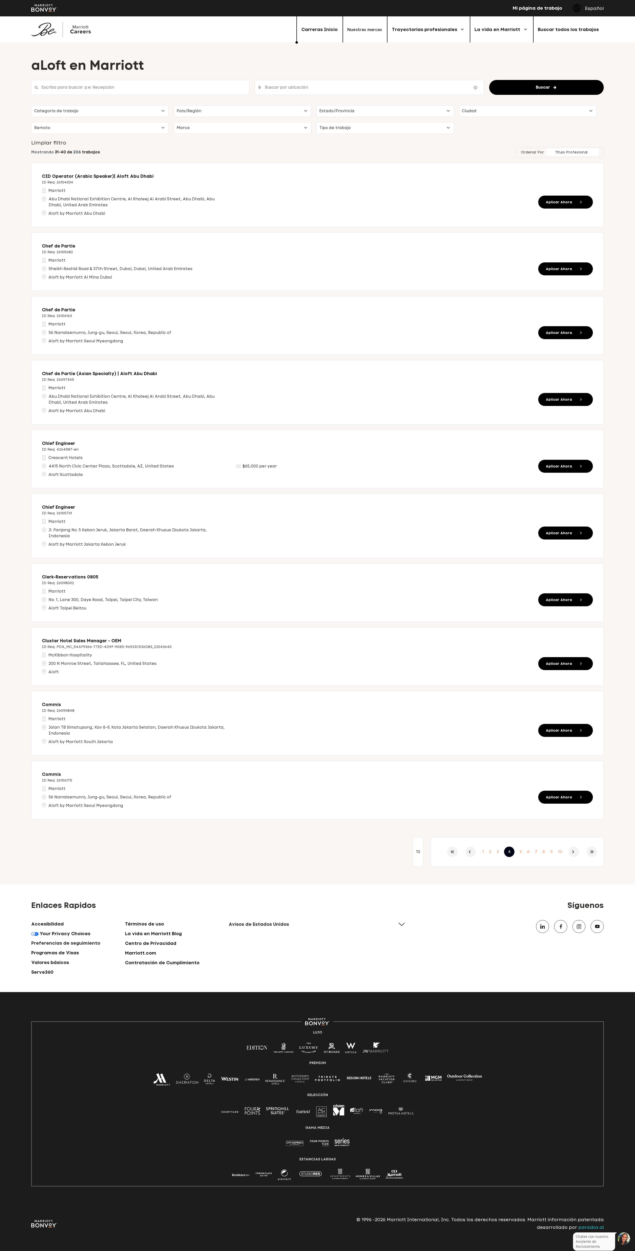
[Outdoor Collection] (464, 1079)
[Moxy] (375, 1111)
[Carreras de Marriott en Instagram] (579, 926)
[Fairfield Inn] (303, 1111)
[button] (100, 111)
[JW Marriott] (375, 1049)
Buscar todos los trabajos (568, 29)
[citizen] (338, 1114)
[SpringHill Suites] (278, 1111)
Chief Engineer (58, 443)
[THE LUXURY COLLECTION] (308, 1049)
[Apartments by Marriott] (340, 1176)
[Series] (342, 1145)
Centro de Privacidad (150, 943)
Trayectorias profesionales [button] (424, 29)
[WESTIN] (229, 1078)
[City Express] (295, 1146)
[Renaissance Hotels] (275, 1080)
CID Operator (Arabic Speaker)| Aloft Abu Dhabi (98, 176)
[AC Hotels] (321, 1113)
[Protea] (401, 1111)
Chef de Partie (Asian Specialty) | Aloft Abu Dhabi (99, 374)
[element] (284, 1176)
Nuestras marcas (364, 29)
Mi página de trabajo (537, 8)
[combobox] (140, 87)
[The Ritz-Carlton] (283, 1049)
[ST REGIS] (331, 1049)
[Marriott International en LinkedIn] (542, 926)
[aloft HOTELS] (356, 1111)
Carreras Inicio (319, 29)
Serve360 (42, 972)
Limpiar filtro (48, 142)
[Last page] (592, 852)
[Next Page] (574, 852)
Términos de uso (144, 924)
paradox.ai (590, 1227)
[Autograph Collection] (300, 1079)
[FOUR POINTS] (252, 1111)
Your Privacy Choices (64, 933)
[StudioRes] (310, 1176)
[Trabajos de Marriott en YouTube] (597, 926)
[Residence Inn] (241, 1174)
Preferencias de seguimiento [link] (65, 943)
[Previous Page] (470, 852)
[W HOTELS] (350, 1049)
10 (560, 851)
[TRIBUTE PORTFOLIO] (327, 1078)
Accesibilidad (47, 924)
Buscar (543, 87)
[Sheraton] (187, 1080)
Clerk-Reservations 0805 (70, 577)
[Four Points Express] (319, 1146)
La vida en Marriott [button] (497, 29)
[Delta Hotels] (209, 1080)
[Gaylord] (410, 1081)
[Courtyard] (230, 1111)
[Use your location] (477, 88)
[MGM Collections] (433, 1078)
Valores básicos (50, 962)
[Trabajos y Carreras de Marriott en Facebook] (560, 926)
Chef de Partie (58, 246)
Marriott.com (140, 953)
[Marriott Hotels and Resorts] (161, 1081)
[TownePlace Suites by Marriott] (263, 1174)
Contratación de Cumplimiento (162, 963)
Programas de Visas (55, 953)
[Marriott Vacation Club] (387, 1080)
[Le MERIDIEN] (251, 1078)
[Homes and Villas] (368, 1176)
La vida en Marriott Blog (153, 933)
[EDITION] (257, 1047)
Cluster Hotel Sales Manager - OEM (81, 641)
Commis (51, 705)
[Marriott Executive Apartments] (394, 1175)
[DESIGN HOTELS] (359, 1078)
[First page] (452, 852)
